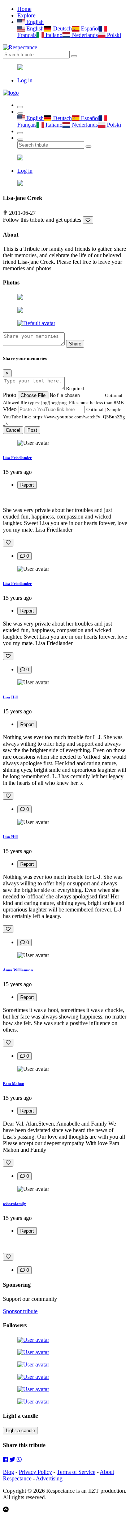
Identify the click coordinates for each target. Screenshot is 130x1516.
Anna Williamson (18, 970)
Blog (8, 1472)
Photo (9, 395)
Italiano (53, 35)
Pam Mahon (13, 1083)
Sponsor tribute (20, 1311)
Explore (26, 15)
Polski (113, 35)
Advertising (49, 1478)
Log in (24, 80)
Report (27, 485)
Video (10, 409)
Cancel (13, 430)
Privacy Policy (35, 1472)
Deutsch (62, 28)
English (34, 22)
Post (32, 430)
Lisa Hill (10, 697)
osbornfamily (14, 1203)
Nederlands (84, 35)
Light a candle (20, 1430)
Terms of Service (76, 1472)
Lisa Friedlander (17, 457)
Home (24, 9)
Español (89, 28)
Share (75, 344)
